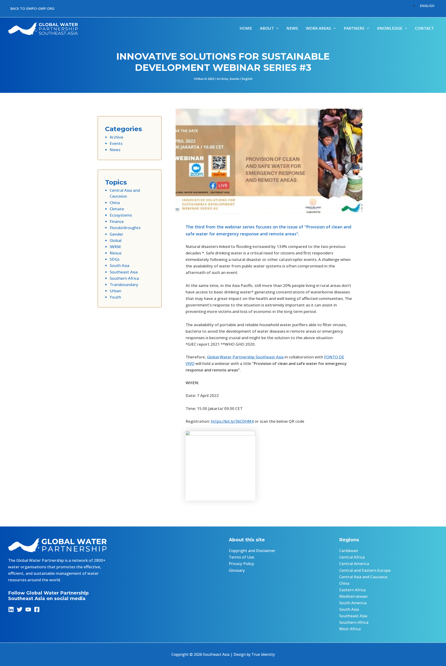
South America (353, 602)
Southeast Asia (124, 272)
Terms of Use (241, 557)
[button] (32, 8)
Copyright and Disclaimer (252, 550)
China (115, 202)
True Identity (263, 654)
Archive (222, 79)
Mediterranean (353, 596)
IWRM (115, 246)
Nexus (115, 253)
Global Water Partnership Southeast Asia (245, 357)
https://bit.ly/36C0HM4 (232, 421)
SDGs (114, 259)
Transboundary (124, 284)
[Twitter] (20, 609)
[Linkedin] (11, 609)
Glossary (237, 570)
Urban (115, 290)
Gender (116, 234)
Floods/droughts (125, 227)
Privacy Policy (241, 563)
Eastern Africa (352, 589)
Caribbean (348, 550)
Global (115, 240)
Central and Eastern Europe (365, 570)
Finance (117, 221)
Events (234, 79)
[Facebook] (37, 609)
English (247, 79)
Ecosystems (121, 215)
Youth (115, 297)
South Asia (119, 265)
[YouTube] (28, 609)
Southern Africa (124, 278)
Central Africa (352, 557)
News (115, 149)
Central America (354, 563)
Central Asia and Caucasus (363, 576)
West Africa (350, 628)
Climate (117, 208)
